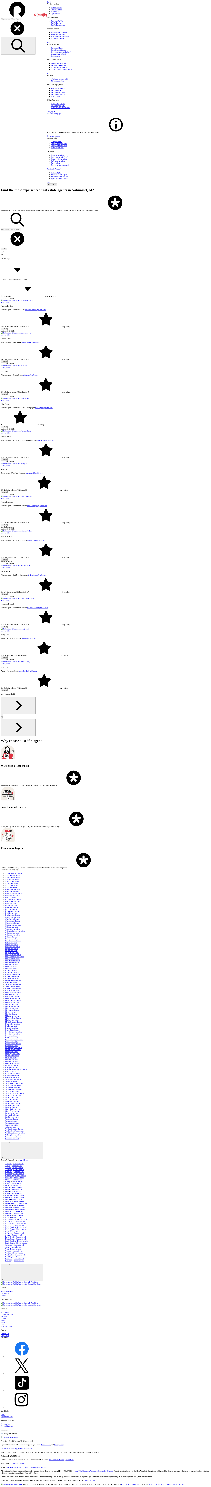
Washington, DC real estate (14, 1131)
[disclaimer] (115, 210)
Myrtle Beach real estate (13, 1022)
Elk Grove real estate (12, 947)
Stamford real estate (12, 1115)
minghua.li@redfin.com (34, 473)
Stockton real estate (12, 1117)
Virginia (8, 1253)
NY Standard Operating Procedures (61, 1460)
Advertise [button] (4, 1338)
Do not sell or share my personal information (16, 1448)
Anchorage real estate (12, 877)
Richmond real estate (12, 1073)
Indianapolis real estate (13, 980)
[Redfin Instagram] (21, 1407)
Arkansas (8, 1170)
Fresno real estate (11, 967)
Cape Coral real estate (12, 917)
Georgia (8, 1182)
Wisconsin (8, 1259)
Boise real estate (10, 903)
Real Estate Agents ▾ (54, 169)
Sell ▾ (49, 73)
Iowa (7, 1191)
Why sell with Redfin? (59, 88)
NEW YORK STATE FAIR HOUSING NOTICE (167, 1484)
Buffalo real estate (11, 913)
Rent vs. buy (55, 163)
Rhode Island (10, 1239)
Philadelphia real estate (13, 1050)
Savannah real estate (12, 1101)
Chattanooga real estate (13, 925)
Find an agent (56, 96)
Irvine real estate (11, 982)
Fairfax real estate (11, 951)
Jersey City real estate (12, 986)
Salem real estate (11, 1081)
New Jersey (9, 1221)
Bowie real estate (11, 909)
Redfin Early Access (58, 25)
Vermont (8, 1251)
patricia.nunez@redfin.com (46, 440)
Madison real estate (12, 1004)
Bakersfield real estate (12, 889)
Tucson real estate (11, 1125)
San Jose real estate (12, 1091)
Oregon (8, 1235)
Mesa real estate (10, 1012)
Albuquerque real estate (13, 873)
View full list (23, 1160)
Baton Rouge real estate (13, 893)
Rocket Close (5, 1424)
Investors (4, 1322)
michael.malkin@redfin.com (36, 540)
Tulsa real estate (10, 1127)
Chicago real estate (11, 927)
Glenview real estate (12, 972)
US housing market (58, 38)
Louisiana (8, 1197)
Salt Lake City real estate (14, 1083)
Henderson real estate (12, 974)
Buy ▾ (49, 2)
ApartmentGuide (7, 1417)
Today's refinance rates (59, 146)
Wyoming (8, 1261)
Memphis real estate (12, 1010)
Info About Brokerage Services (17, 1467)
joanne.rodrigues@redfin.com (37, 506)
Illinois (7, 1187)
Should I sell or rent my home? (61, 69)
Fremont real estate (11, 965)
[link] (115, 132)
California (8, 1172)
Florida (7, 1180)
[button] (24, 9)
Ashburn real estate (12, 881)
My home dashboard (58, 81)
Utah (7, 1249)
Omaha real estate (11, 1042)
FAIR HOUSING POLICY (131, 1484)
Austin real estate (11, 887)
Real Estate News (7, 1326)
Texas (7, 1247)
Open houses (55, 14)
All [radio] (2, 255)
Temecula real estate (12, 1123)
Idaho (7, 1185)
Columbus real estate (12, 935)
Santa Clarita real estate (13, 1095)
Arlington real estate (12, 879)
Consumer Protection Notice (38, 1467)
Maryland (8, 1201)
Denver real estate (11, 939)
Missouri (8, 1211)
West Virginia (10, 1257)
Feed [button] (48, 182)
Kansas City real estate (13, 988)
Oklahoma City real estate (14, 1040)
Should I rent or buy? (58, 54)
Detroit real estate (11, 943)
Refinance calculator (58, 161)
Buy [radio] (2, 251)
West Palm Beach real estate (15, 1133)
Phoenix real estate (11, 1052)
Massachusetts (10, 1203)
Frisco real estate (11, 968)
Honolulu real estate (12, 976)
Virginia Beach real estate (14, 1129)
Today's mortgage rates (59, 144)
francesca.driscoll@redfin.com (37, 608)
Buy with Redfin (57, 21)
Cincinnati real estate (12, 929)
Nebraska (8, 1215)
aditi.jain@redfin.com (30, 375)
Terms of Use (45, 1445)
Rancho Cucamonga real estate (16, 1069)
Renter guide (55, 56)
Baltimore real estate (12, 891)
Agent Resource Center (59, 179)
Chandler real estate (12, 919)
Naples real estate (11, 1026)
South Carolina (10, 1241)
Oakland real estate (11, 1038)
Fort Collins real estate (13, 955)
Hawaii (7, 1184)
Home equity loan (57, 148)
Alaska (7, 1166)
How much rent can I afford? (61, 52)
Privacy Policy (59, 1445)
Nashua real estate (11, 1028)
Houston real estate (11, 978)
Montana (8, 1213)
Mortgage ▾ (51, 112)
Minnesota (9, 1207)
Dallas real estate (11, 937)
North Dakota (10, 1229)
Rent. (3, 1415)
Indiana (7, 1189)
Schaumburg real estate (13, 1103)
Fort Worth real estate (12, 961)
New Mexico (9, 1223)
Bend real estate (10, 897)
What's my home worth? (59, 79)
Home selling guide (58, 104)
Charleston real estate (12, 921)
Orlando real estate (11, 1046)
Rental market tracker (58, 50)
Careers (3, 1295)
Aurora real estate (11, 885)
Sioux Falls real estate (12, 1111)
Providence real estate (12, 1064)
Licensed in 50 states (105, 1471)
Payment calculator (57, 155)
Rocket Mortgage (7, 1426)
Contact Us (5, 1334)
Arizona (8, 1168)
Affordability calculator (59, 32)
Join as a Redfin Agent (59, 175)
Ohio (7, 1231)
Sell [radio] (2, 253)
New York (8, 1225)
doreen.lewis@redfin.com (30, 342)
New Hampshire (11, 1219)
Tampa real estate (11, 1121)
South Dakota (10, 1243)
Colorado (8, 1174)
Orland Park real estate (13, 1044)
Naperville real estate (12, 1024)
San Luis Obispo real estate (14, 1093)
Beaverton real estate (12, 895)
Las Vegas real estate (12, 994)
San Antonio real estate (13, 1085)
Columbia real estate (12, 933)
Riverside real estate (12, 1075)
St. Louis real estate (12, 1113)
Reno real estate (10, 1071)
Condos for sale (56, 10)
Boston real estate (11, 905)
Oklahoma (9, 1233)
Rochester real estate (12, 1077)
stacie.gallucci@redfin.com (37, 575)
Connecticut (9, 1176)
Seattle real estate (11, 1107)
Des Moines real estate (13, 941)
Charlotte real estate (12, 923)
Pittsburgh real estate (12, 1054)
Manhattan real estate (12, 1006)
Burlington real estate (12, 915)
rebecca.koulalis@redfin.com (35, 310)
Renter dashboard (57, 48)
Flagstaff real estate (12, 953)
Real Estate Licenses (17, 1463)
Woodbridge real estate (13, 1137)
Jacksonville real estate (13, 984)
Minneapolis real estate (13, 1018)
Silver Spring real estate (13, 1109)
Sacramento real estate (13, 1079)
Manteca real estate (11, 1008)
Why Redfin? (5, 1312)
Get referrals (5, 1293)
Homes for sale (56, 8)
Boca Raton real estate (13, 901)
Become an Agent (7, 1291)
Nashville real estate (12, 1030)
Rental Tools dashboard (59, 65)
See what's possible (53, 136)
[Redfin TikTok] (21, 1390)
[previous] (18, 705)
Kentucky (8, 1195)
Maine (7, 1199)
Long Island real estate (13, 998)
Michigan (8, 1205)
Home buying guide (58, 34)
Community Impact (7, 1314)
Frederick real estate (12, 963)
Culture (3, 1318)
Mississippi (9, 1209)
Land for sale (55, 12)
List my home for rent (58, 63)
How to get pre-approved (60, 165)
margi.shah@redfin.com (29, 638)
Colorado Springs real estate (15, 931)
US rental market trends (59, 67)
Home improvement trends (60, 108)
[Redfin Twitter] (21, 1373)
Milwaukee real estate (12, 1016)
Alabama (8, 1164)
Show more (5, 1158)
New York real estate (12, 1034)
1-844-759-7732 (89, 1480)
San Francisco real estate (13, 1089)
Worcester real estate (12, 1139)
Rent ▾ (49, 42)
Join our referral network (59, 177)
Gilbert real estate (11, 970)
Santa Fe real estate (12, 1097)
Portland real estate (11, 1060)
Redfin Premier (56, 23)
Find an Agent (56, 173)
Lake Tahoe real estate (13, 992)
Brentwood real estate (12, 911)
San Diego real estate (12, 1087)
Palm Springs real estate (13, 1048)
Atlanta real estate (11, 883)
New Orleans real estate (13, 1032)
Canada (15, 1437)
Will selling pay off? (58, 106)
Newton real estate (11, 1036)
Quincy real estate (11, 1065)
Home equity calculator (59, 159)
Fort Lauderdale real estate (14, 957)
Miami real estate (11, 1014)
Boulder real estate (11, 907)
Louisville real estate (12, 1002)
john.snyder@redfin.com (44, 408)
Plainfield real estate (12, 1056)
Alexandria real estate (12, 875)
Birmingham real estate (13, 899)
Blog (2, 1324)
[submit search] (18, 46)
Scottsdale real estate (12, 1105)
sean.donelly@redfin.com (28, 671)
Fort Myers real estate (12, 959)
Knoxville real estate (12, 990)
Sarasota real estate (11, 1099)
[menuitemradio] (105, 251)
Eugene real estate (11, 949)
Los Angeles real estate (13, 1000)
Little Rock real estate (12, 996)
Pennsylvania (10, 1237)
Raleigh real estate (11, 1067)
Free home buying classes (60, 36)
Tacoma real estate (11, 1119)
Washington (9, 1255)
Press (3, 1320)
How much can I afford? (59, 157)
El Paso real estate (11, 945)
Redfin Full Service (58, 94)
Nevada (8, 1217)
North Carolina (10, 1227)
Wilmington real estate (13, 1135)
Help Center (5, 1336)
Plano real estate (10, 1058)
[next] (18, 727)
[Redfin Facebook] (21, 1356)
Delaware (8, 1178)
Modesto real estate (12, 1020)
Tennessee (8, 1245)
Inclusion (4, 1316)
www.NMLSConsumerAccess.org (85, 1471)
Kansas (7, 1193)
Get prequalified (56, 142)
